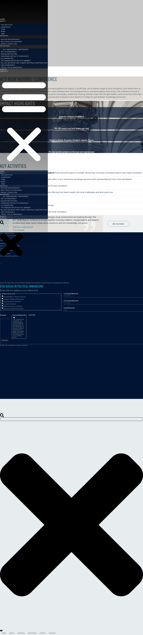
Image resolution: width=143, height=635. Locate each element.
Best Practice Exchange (11, 42)
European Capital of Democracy (15, 56)
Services (4, 36)
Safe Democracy (8, 65)
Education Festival (9, 54)
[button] (24, 120)
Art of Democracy (8, 52)
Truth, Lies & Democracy (11, 67)
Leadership (6, 27)
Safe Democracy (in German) (12, 306)
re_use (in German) (9, 304)
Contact (4, 71)
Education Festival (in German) (13, 308)
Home (2, 19)
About (3, 21)
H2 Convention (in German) (12, 301)
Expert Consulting (9, 44)
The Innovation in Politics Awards (16, 61)
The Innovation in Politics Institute (14, 297)
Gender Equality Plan (27, 283)
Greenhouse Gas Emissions (43, 283)
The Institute (7, 25)
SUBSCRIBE (4, 340)
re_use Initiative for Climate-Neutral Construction (24, 63)
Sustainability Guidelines (61, 283)
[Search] (1, 263)
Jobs (3, 34)
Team (3, 29)
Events (3, 69)
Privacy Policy (15, 283)
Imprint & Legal (5, 283)
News (3, 31)
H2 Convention (7, 58)
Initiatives (5, 46)
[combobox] (11, 226)
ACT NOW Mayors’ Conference (15, 49)
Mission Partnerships (10, 39)
